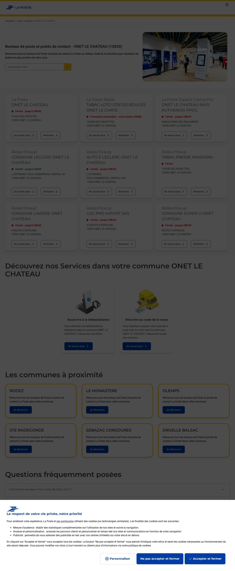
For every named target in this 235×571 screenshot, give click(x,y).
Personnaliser (120, 558)
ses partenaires (65, 521)
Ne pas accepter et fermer (160, 558)
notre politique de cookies (136, 545)
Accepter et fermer (207, 558)
